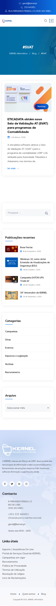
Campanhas (11, 331)
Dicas (8, 339)
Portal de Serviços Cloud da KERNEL (21, 553)
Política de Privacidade (14, 565)
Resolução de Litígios (13, 573)
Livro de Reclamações (14, 577)
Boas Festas (26, 247)
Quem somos (28, 593)
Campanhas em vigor (13, 557)
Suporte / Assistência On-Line (18, 549)
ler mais (11, 168)
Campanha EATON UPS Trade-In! (32, 279)
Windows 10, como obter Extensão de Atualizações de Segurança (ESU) (35, 262)
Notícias (42, 106)
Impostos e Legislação (16, 355)
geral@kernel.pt (29, 3)
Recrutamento (12, 372)
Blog (43, 593)
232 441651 (29, 7)
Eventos (9, 347)
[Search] (48, 211)
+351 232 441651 (18, 514)
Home (13, 593)
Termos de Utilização (13, 569)
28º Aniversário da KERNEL (33, 292)
